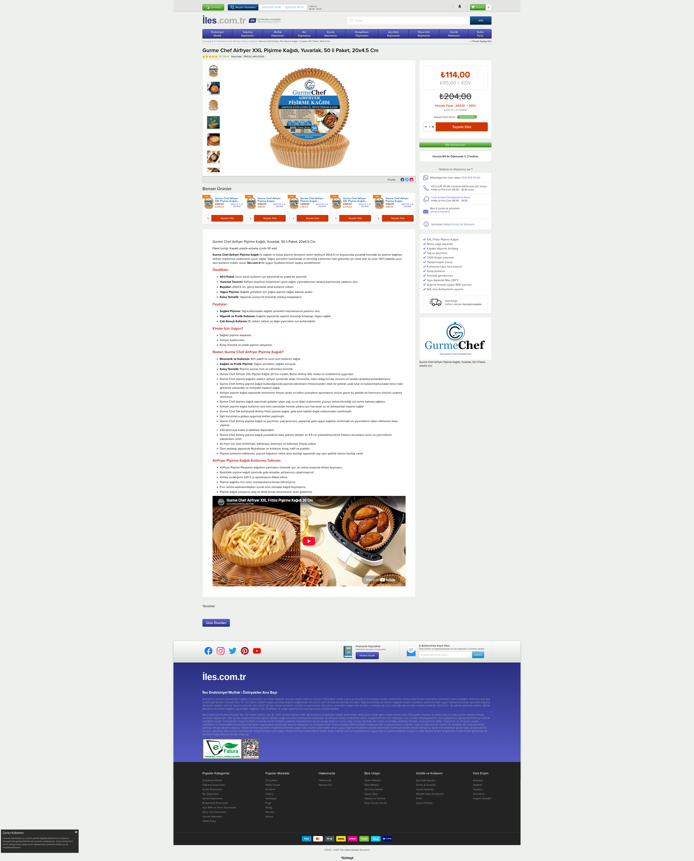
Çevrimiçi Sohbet (373, 789)
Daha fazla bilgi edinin (268, 21)
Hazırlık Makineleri (454, 33)
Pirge (268, 803)
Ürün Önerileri (216, 623)
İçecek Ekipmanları (330, 33)
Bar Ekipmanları (304, 33)
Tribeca (269, 794)
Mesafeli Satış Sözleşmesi (430, 794)
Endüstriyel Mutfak (217, 33)
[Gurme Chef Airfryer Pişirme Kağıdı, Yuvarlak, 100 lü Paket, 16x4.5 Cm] (294, 203)
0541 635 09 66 (470, 177)
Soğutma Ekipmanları (247, 33)
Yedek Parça (480, 33)
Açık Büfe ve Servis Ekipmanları (219, 807)
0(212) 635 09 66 (271, 7)
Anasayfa (478, 780)
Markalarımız (325, 784)
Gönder (478, 655)
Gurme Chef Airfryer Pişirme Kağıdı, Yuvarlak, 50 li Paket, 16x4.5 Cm (269, 200)
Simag (268, 807)
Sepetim (477, 784)
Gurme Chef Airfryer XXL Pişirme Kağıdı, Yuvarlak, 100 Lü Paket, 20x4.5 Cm (228, 200)
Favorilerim (479, 794)
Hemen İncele (367, 655)
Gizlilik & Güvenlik (426, 784)
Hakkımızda (325, 780)
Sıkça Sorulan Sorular (375, 803)
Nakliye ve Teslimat (374, 798)
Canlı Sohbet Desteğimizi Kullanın (450, 197)
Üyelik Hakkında (425, 789)
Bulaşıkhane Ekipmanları (362, 33)
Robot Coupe (272, 784)
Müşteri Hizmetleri (245, 7)
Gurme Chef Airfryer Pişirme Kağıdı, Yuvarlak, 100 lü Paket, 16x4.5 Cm (313, 200)
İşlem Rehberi (371, 784)
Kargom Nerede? (482, 798)
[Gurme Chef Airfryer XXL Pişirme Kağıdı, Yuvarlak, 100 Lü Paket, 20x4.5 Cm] (208, 203)
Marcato (269, 812)
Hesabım (478, 789)
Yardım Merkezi (372, 780)
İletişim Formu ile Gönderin (459, 224)
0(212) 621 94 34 (294, 7)
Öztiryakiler (271, 780)
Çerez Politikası (424, 803)
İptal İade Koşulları (425, 780)
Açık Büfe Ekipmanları (393, 33)
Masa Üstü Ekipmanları (424, 33)
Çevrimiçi (216, 7)
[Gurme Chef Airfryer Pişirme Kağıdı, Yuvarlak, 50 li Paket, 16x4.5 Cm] (251, 203)
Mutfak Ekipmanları (277, 33)
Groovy (269, 816)
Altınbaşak (271, 798)
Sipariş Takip (371, 794)
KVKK (419, 798)
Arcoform (270, 789)
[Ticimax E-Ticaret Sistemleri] (347, 858)
